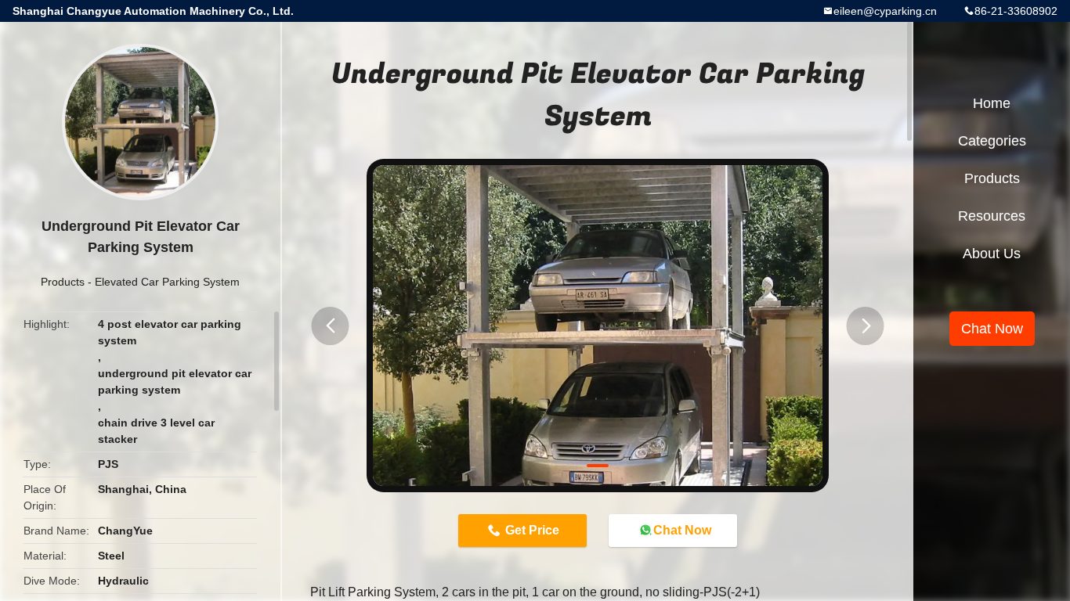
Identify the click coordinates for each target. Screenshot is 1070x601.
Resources (991, 216)
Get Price (532, 530)
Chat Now (682, 530)
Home (991, 103)
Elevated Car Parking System (167, 281)
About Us (992, 253)
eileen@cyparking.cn (885, 11)
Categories (992, 141)
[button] (330, 326)
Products (63, 281)
